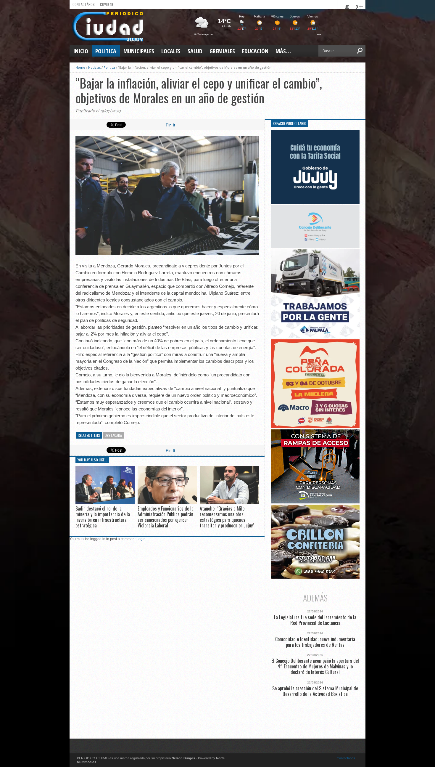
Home (80, 67)
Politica (105, 51)
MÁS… (283, 51)
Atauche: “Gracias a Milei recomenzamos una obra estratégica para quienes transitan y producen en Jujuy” (227, 517)
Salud (195, 51)
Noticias (94, 67)
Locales (171, 51)
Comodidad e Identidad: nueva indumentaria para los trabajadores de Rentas (315, 642)
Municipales (138, 51)
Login (141, 539)
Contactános (346, 758)
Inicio (80, 51)
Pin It (170, 125)
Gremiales (222, 51)
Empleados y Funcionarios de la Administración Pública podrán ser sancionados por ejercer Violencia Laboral (166, 517)
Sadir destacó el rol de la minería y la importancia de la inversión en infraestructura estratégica (102, 517)
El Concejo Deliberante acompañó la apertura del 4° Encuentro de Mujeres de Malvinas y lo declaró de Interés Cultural (315, 666)
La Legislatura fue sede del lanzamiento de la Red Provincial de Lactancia (315, 620)
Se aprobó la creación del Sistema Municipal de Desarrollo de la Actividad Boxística (315, 691)
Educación (255, 51)
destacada (113, 435)
